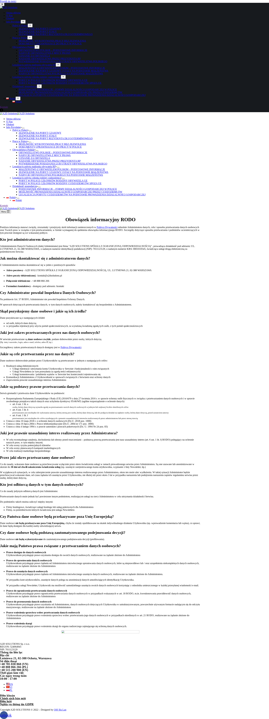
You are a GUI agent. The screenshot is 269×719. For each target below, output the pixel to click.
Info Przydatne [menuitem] (13, 21)
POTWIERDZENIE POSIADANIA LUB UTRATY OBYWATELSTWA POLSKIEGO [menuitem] (63, 61)
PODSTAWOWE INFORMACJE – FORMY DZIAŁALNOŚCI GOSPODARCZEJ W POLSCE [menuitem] (68, 89)
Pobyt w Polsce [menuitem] (20, 25)
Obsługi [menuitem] (10, 18)
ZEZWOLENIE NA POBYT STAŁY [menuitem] (38, 31)
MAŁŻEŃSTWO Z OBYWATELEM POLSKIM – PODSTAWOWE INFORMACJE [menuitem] (62, 68)
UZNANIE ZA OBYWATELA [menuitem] (34, 55)
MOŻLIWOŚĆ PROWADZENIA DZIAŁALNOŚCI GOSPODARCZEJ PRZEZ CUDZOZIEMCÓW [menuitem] (70, 92)
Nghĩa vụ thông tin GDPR (17, 704)
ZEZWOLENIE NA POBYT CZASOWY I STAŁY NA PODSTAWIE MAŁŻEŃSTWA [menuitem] (63, 70)
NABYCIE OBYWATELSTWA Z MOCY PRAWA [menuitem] (45, 53)
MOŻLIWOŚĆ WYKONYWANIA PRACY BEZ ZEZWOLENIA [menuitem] (52, 40)
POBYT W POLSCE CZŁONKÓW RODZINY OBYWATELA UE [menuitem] (53, 80)
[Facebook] (1, 110)
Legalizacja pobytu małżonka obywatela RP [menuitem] (34, 64)
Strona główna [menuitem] (13, 12)
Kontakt (4, 107)
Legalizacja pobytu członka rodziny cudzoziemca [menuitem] (36, 77)
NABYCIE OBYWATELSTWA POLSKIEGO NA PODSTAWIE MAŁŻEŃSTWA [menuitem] (61, 73)
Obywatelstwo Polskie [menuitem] (23, 47)
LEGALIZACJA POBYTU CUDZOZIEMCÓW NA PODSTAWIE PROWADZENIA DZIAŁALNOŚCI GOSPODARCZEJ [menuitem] (82, 95)
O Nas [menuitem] (9, 15)
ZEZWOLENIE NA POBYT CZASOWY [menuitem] (40, 28)
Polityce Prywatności (107, 227)
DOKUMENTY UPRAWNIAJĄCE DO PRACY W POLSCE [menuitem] (50, 43)
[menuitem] (11, 98)
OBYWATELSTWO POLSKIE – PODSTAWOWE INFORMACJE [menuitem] (53, 50)
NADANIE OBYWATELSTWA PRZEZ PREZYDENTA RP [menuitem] (50, 58)
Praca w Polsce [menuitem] (19, 37)
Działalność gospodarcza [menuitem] (24, 86)
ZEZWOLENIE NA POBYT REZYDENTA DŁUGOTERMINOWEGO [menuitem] (56, 34)
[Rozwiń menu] (23, 22)
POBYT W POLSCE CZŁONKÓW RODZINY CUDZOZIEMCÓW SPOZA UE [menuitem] (60, 83)
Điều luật (6, 701)
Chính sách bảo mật (13, 698)
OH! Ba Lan (60, 709)
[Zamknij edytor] (2, 4)
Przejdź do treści (8, 1)
